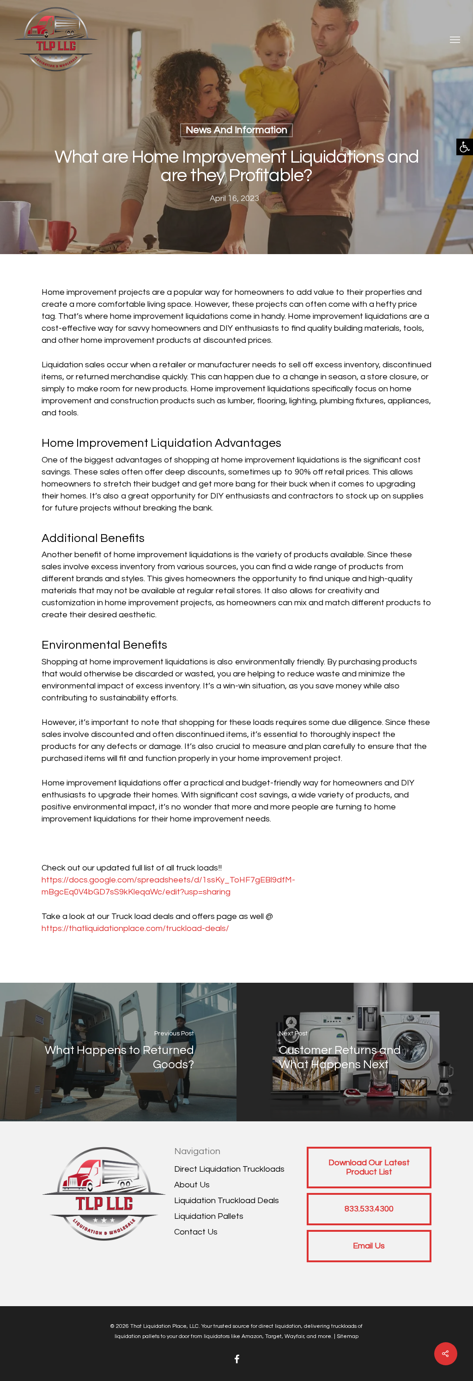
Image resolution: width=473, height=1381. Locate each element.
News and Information (236, 130)
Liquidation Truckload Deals (226, 1200)
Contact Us (196, 1232)
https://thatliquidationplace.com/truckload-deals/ (135, 928)
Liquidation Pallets (208, 1216)
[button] (464, 147)
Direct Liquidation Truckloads (229, 1169)
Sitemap (347, 1336)
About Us (192, 1184)
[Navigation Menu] (455, 39)
